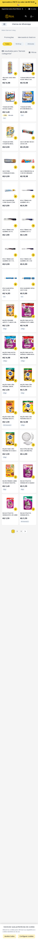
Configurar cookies (26, 936)
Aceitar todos (9, 936)
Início (3, 30)
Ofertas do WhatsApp (21, 24)
